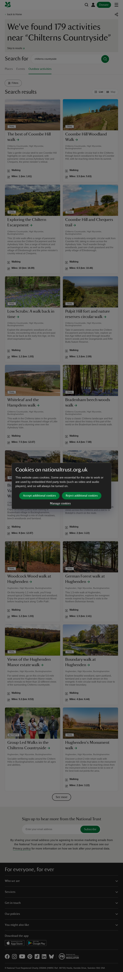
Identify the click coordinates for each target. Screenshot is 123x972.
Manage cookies (60, 503)
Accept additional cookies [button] (39, 495)
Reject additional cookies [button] (82, 495)
